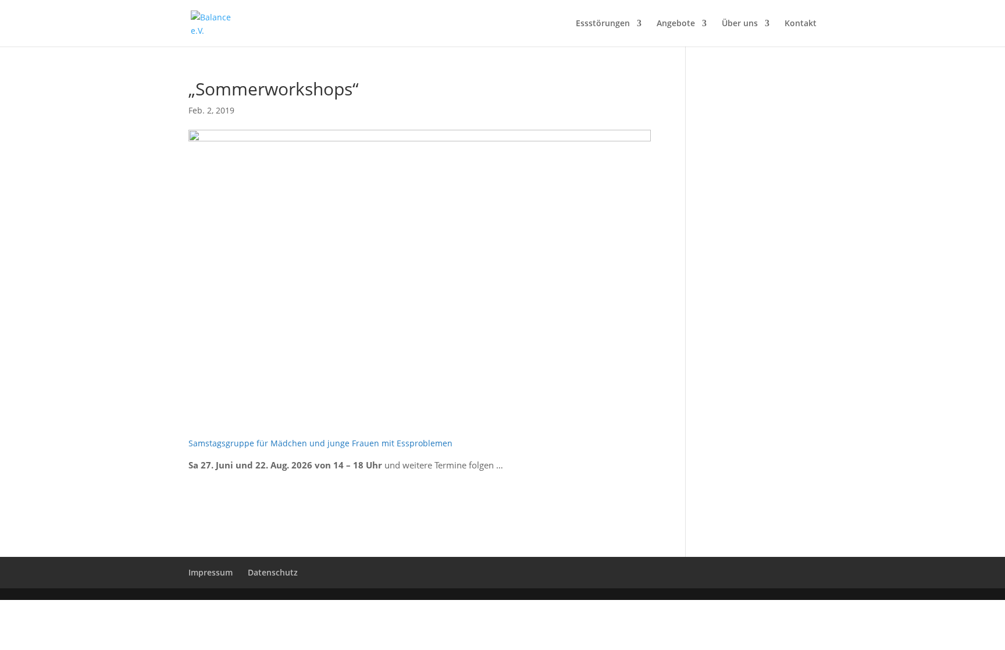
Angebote (676, 24)
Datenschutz (273, 572)
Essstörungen (603, 24)
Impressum (210, 572)
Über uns (740, 24)
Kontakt (801, 24)
